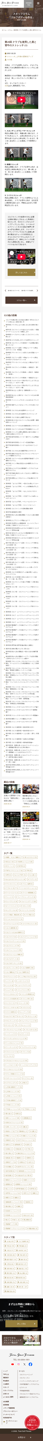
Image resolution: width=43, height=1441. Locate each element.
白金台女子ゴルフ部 (24, 1175)
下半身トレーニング (13, 1109)
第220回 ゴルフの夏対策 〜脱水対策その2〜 (20, 727)
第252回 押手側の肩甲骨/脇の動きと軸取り (19, 645)
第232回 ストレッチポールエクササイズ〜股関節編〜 (21, 711)
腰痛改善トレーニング (14, 1202)
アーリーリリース (12, 892)
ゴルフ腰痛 (10, 972)
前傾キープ (10, 1131)
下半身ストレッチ (12, 1105)
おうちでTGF (20, 875)
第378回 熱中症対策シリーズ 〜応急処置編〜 (20, 442)
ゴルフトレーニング (13, 950)
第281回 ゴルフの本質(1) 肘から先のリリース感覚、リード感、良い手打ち (21, 578)
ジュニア (9, 990)
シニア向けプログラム (28, 976)
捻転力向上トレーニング (25, 1153)
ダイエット (32, 1016)
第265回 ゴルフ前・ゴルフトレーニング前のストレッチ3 (22, 598)
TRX (29, 870)
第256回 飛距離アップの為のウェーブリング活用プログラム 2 (22, 636)
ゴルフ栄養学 (27, 968)
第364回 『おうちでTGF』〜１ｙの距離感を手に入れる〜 (22, 487)
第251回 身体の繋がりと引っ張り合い (18, 649)
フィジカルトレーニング (14, 1043)
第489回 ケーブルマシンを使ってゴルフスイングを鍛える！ (22, 335)
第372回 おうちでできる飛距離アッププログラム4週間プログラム (22, 469)
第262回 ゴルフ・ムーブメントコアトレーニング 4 (22, 612)
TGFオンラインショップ (14, 870)
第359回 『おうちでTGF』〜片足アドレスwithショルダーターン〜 (22, 497)
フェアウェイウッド (28, 1047)
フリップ (26, 1052)
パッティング (11, 1034)
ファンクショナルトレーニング (16, 1038)
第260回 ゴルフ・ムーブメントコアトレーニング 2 (22, 619)
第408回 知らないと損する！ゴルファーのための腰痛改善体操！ (22, 396)
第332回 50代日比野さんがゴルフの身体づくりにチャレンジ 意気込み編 (22, 529)
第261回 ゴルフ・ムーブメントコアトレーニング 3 (22, 615)
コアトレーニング (12, 923)
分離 (25, 1127)
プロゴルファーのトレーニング (16, 1060)
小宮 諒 (9, 1250)
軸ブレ (16, 1220)
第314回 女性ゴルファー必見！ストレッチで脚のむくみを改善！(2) (22, 558)
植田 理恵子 (11, 1259)
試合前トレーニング (13, 1211)
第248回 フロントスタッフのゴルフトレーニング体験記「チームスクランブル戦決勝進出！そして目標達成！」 (22, 663)
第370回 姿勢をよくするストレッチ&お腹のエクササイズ (22, 479)
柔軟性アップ (11, 1162)
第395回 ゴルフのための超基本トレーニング (20, 410)
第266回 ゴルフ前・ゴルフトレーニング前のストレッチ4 (22, 593)
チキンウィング (11, 1021)
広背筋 (9, 1149)
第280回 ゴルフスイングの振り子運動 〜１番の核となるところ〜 (22, 583)
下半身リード (30, 1109)
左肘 (28, 1144)
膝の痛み (9, 1206)
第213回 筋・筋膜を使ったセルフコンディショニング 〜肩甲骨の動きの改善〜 (22, 756)
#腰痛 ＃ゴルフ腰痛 (13, 857)
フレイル (9, 1056)
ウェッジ (9, 897)
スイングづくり (23, 990)
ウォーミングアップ (28, 901)
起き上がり (28, 1215)
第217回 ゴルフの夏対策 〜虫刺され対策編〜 (20, 739)
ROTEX (21, 866)
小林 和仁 (22, 1250)
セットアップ (25, 1012)
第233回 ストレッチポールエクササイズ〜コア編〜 (22, 707)
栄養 (22, 1162)
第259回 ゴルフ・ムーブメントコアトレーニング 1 (22, 622)
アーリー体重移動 (29, 892)
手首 (30, 1149)
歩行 (31, 1162)
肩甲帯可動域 (21, 1189)
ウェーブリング (11, 901)
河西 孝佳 (10, 1268)
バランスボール (31, 1029)
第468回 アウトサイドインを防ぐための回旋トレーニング (22, 353)
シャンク (9, 985)
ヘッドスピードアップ (29, 1065)
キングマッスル (11, 910)
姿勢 (8, 1144)
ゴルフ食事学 (24, 972)
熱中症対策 (10, 1171)
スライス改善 (11, 1012)
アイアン (33, 879)
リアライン (28, 1078)
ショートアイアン (23, 985)
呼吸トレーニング (12, 1136)
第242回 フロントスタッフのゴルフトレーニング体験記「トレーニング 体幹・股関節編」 (22, 698)
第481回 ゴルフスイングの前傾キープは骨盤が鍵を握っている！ (22, 344)
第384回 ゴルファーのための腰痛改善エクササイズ (22, 426)
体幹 (18, 1113)
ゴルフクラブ (11, 937)
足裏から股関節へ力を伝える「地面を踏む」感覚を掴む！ (12, 798)
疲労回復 (9, 1175)
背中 (26, 1193)
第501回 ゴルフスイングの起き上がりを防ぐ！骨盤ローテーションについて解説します (22, 331)
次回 (6, 85)
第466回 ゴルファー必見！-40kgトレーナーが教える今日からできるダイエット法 (22, 358)
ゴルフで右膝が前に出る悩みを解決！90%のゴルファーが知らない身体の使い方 (22, 321)
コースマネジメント (30, 923)
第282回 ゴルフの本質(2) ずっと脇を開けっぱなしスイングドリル (22, 573)
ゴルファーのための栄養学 (15, 932)
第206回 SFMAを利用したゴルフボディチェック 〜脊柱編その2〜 (22, 771)
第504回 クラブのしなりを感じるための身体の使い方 (22, 326)
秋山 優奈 (23, 1273)
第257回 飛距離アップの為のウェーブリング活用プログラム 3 (22, 631)
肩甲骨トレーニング (13, 1193)
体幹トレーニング (12, 1118)
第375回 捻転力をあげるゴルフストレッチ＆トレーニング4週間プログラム (22, 455)
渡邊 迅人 (23, 1268)
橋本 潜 (24, 1259)
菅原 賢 (21, 1278)
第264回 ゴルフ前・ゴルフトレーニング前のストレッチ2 (22, 602)
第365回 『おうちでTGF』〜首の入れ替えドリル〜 (22, 483)
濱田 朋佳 (10, 1273)
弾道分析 (19, 1149)
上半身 (24, 1082)
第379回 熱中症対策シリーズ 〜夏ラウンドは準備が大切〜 (22, 438)
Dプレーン (10, 866)
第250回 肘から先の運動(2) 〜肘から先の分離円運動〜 (22, 652)
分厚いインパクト (12, 1127)
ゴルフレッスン (12, 968)
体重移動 (27, 1118)
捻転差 (9, 1158)
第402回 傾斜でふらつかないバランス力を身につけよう (22, 406)
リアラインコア (11, 1082)
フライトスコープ (12, 1052)
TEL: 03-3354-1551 (21, 1359)
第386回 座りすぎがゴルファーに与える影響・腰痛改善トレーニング (22, 421)
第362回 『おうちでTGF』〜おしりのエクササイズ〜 (21, 492)
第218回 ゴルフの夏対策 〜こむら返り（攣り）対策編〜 (22, 734)
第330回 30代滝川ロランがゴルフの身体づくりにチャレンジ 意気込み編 (22, 539)
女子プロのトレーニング (26, 1140)
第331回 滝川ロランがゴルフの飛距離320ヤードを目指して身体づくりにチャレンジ (22, 534)
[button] (38, 3)
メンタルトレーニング (14, 1069)
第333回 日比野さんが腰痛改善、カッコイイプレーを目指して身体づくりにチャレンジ (22, 524)
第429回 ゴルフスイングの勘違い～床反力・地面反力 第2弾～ (22, 373)
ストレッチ (11, 56)
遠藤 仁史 (10, 1287)
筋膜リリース (29, 1180)
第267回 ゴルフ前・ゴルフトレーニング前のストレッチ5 (22, 588)
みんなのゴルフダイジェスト (15, 879)
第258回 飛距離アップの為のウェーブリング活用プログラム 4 (22, 626)
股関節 (9, 1184)
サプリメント (11, 976)
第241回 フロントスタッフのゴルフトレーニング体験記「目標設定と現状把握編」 (22, 702)
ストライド (10, 1003)
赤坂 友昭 (23, 1282)
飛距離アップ (11, 1224)
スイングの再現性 (27, 994)
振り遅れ (9, 1153)
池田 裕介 (22, 1264)
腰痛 (17, 1197)
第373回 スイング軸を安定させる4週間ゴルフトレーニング (22, 464)
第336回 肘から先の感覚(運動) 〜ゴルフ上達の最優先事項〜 (22, 516)
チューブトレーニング (29, 1021)
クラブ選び (29, 915)
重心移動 (27, 1220)
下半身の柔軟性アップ (13, 1100)
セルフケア (10, 1016)
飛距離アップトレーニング (15, 1228)
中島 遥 (10, 1246)
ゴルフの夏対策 (11, 928)
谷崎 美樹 (10, 1282)
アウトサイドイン (12, 884)
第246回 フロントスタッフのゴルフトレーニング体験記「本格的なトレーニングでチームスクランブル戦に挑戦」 (22, 675)
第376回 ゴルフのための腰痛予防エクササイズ (21, 451)
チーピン (9, 1025)
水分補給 (9, 1166)
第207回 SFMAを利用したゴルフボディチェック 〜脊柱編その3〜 (22, 766)
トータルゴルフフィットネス (10, 5)
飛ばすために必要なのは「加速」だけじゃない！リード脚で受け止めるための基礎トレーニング (12, 834)
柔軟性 (30, 1158)
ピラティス (24, 1034)
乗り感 (9, 1113)
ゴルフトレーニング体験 (14, 954)
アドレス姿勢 (28, 884)
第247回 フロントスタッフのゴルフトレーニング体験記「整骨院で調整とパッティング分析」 (22, 669)
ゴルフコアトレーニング (28, 937)
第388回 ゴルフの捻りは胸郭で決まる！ (19, 417)
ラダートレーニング (13, 1078)
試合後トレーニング (13, 1215)
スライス (26, 1007)
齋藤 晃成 (10, 1291)
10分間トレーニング (25, 862)
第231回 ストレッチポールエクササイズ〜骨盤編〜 (22, 715)
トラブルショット (23, 1025)
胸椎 (35, 1193)
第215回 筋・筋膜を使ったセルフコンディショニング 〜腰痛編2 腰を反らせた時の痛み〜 (22, 746)
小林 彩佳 (10, 1255)
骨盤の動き (33, 1228)
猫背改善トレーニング (26, 1171)
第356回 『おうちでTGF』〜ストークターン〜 (21, 505)
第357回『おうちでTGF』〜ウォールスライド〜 (21, 502)
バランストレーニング (13, 1029)
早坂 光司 (23, 1255)
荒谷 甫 (9, 1278)
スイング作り (28, 999)
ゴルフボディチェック (14, 963)
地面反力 (10, 1140)
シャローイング (23, 981)
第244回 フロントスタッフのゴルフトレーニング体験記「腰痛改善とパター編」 (22, 688)
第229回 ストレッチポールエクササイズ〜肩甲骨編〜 (21, 723)
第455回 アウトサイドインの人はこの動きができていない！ (22, 363)
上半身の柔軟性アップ (24, 56)
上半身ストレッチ (12, 1091)
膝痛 (19, 1206)
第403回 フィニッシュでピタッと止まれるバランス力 (22, 401)
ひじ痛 (33, 875)
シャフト (9, 981)
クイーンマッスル (27, 910)
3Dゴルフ (10, 862)
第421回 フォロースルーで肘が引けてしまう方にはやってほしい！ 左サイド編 (22, 381)
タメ (21, 1016)
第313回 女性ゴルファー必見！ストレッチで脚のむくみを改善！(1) (22, 563)
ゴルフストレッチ (12, 945)
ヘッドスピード (11, 1065)
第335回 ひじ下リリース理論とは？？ (18, 520)
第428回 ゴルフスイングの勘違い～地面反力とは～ (22, 378)
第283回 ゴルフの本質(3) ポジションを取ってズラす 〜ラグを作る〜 (22, 568)
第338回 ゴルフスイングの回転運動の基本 (19, 508)
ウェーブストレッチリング (26, 897)
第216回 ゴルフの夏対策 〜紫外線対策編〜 (19, 742)
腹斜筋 (29, 1202)
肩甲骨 (33, 1189)
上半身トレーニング (13, 1096)
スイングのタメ (11, 994)
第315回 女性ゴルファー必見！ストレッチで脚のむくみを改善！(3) (22, 554)
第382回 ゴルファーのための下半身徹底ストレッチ (22, 429)
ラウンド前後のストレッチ (15, 1074)
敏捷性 (20, 1158)
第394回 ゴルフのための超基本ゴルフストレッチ (21, 414)
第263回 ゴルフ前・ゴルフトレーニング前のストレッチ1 (22, 607)
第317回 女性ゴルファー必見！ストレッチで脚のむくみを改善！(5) (22, 544)
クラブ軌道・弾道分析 (13, 915)
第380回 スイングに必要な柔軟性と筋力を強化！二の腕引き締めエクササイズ (22, 433)
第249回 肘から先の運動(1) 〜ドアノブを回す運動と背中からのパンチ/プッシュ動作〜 (22, 657)
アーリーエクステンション (28, 888)
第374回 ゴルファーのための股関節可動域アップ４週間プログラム (22, 459)
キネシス (26, 906)
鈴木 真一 (23, 1287)
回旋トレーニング (29, 1136)
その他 (9, 59)
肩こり (9, 1189)
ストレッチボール (12, 1007)
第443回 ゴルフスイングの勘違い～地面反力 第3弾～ (22, 368)
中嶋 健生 (23, 1246)
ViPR (8, 875)
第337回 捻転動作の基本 (14, 512)
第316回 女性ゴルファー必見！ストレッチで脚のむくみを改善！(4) (22, 549)
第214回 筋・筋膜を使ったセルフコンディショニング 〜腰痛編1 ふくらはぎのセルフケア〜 (22, 751)
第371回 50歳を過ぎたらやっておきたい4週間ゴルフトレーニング (22, 474)
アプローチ (10, 888)
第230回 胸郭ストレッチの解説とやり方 (19, 719)
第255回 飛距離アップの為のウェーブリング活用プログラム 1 (22, 641)
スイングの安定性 (12, 999)
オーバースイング (12, 906)
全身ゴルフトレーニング (14, 1122)
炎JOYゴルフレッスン (24, 1166)
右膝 (34, 1131)
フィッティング (11, 1047)
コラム (10, 30)
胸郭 (8, 1197)
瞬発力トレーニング (13, 1180)
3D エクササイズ (31, 857)
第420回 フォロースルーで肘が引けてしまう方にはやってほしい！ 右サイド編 (22, 386)
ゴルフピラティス (12, 959)
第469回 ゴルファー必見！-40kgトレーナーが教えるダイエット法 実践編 (22, 349)
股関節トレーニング (23, 1184)
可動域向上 (23, 1131)
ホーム (4, 30)
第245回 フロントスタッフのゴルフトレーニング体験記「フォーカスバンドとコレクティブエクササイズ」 (22, 682)
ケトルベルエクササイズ (14, 919)
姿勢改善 (18, 1144)
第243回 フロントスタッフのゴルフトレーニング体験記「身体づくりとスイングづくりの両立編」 (22, 693)
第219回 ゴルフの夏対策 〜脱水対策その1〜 (20, 730)
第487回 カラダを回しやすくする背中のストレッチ (22, 340)
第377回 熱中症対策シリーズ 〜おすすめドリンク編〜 (22, 446)
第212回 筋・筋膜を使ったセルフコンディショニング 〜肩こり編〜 (22, 761)
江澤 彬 (9, 1264)
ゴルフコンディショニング (15, 941)
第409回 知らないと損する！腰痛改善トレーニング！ (21, 391)
